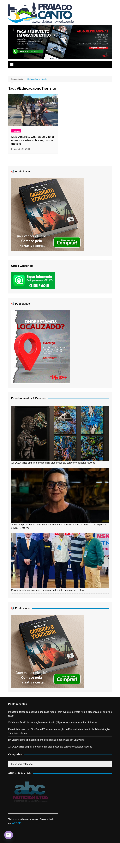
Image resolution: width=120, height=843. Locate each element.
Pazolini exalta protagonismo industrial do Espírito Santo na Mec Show (48, 590)
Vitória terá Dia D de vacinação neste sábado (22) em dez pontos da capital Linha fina (52, 722)
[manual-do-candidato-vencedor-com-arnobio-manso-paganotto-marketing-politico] (47, 214)
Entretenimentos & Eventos (28, 398)
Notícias (16, 131)
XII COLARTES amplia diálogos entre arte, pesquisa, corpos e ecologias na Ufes (53, 462)
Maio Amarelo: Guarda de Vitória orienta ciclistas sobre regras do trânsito (32, 140)
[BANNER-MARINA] (40, 346)
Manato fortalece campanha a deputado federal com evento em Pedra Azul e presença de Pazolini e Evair (60, 714)
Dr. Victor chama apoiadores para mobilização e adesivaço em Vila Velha (46, 740)
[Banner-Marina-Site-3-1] (60, 41)
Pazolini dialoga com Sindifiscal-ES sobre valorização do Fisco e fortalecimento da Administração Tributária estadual (59, 731)
